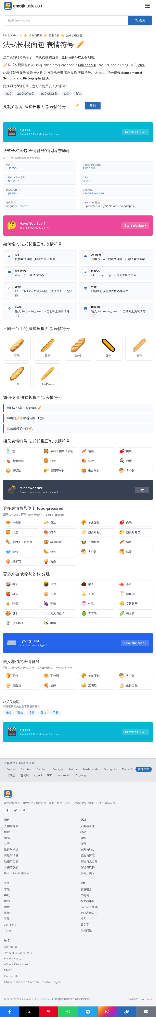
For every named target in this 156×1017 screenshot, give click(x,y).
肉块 (125, 451)
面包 (11, 676)
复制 (93, 105)
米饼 (49, 584)
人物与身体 (11, 826)
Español (26, 769)
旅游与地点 (87, 849)
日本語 (10, 775)
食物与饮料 (35, 35)
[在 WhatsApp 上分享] (68, 1011)
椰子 (11, 584)
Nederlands (90, 769)
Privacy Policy (12, 958)
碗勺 (11, 552)
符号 (7, 844)
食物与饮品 (11, 867)
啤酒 (11, 603)
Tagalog (81, 775)
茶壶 (125, 584)
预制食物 (54, 35)
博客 (83, 919)
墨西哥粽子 (91, 532)
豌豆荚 (127, 613)
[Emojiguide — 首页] (8, 794)
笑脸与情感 (11, 855)
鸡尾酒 (127, 594)
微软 (7, 907)
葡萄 (49, 603)
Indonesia (63, 775)
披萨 (49, 685)
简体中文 (143, 769)
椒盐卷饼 (90, 470)
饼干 (11, 613)
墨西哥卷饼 (54, 470)
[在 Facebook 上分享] (9, 1011)
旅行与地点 (11, 849)
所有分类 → (87, 873)
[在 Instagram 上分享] (107, 1011)
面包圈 (51, 676)
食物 (78, 93)
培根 (87, 451)
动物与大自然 (89, 861)
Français (58, 769)
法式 (8, 712)
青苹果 (89, 613)
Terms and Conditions (18, 952)
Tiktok (8, 930)
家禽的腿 (14, 461)
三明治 (13, 470)
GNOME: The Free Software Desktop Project (32, 982)
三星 (7, 919)
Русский (127, 769)
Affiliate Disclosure (16, 964)
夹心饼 (127, 470)
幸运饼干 (128, 603)
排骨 (87, 461)
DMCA (8, 970)
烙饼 (125, 552)
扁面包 (13, 685)
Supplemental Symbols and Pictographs (108, 206)
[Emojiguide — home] (23, 6)
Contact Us (11, 976)
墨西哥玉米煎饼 (18, 542)
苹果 (7, 889)
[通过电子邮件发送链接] (146, 1011)
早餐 (55, 712)
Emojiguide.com (12, 35)
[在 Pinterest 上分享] (48, 1011)
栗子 (87, 584)
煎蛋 (125, 461)
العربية (38, 775)
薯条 (49, 561)
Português (110, 769)
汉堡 (49, 461)
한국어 (24, 775)
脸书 (7, 901)
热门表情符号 (89, 913)
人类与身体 (87, 826)
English (11, 769)
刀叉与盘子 (54, 613)
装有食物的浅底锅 (58, 451)
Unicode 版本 (89, 907)
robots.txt (146, 999)
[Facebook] (7, 810)
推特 (7, 913)
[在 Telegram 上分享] (88, 1011)
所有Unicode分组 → (16, 873)
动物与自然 (11, 861)
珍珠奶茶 (14, 623)
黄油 (49, 522)
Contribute (11, 946)
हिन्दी (49, 775)
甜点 (43, 712)
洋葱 (49, 594)
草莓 (11, 594)
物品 (7, 838)
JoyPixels (10, 924)
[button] (39, 167)
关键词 (84, 895)
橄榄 (49, 623)
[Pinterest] (23, 810)
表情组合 (86, 889)
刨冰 (87, 603)
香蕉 (87, 594)
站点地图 (133, 999)
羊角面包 (90, 522)
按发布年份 (87, 901)
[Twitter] (15, 810)
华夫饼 (13, 522)
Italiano (73, 769)
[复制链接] (126, 1011)
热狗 (49, 552)
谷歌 (7, 895)
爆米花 (13, 561)
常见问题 (86, 930)
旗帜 (7, 832)
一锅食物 (90, 542)
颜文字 (84, 924)
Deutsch (42, 769)
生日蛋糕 (128, 685)
